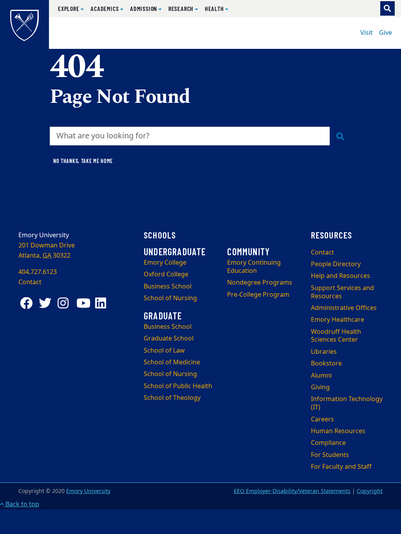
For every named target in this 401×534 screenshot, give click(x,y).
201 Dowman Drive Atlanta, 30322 (46, 250)
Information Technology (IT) (347, 403)
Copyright (370, 491)
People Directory (336, 264)
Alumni (321, 375)
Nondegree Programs (259, 282)
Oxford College (166, 274)
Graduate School (168, 338)
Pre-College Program (258, 294)
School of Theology (172, 398)
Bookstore (326, 363)
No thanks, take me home (83, 161)
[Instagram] (65, 303)
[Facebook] (27, 303)
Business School (167, 286)
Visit (366, 33)
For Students (330, 455)
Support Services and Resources (342, 292)
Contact (322, 252)
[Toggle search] (387, 8)
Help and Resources (340, 276)
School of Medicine (172, 362)
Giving (320, 387)
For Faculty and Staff (341, 466)
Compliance (328, 443)
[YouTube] (84, 303)
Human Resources (338, 431)
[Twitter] (46, 303)
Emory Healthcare (337, 319)
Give (385, 33)
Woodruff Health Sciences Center (336, 336)
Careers (322, 419)
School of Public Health (178, 386)
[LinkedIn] (103, 303)
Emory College (165, 262)
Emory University (88, 491)
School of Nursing (170, 298)
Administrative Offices (344, 308)
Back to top (21, 504)
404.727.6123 (37, 272)
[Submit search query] (340, 136)
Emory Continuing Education (254, 267)
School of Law (164, 350)
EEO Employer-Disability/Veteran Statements (292, 491)
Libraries (324, 352)
